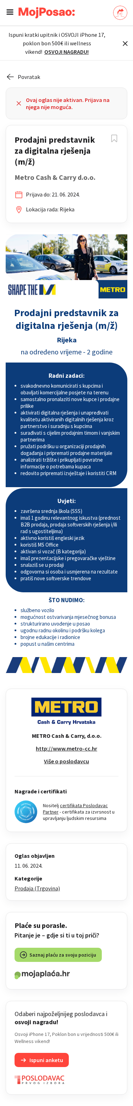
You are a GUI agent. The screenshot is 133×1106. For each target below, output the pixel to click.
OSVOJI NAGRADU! (66, 51)
